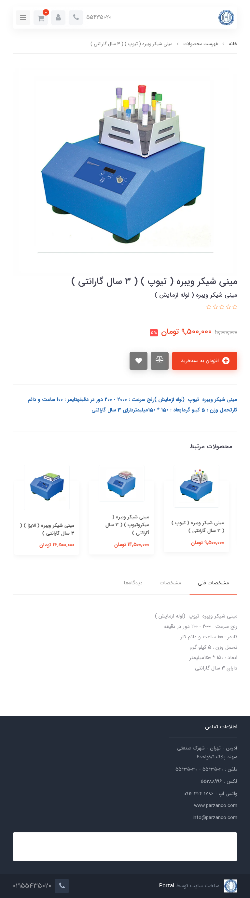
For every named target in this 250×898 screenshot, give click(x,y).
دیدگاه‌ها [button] (133, 583)
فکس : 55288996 (219, 781)
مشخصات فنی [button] (213, 583)
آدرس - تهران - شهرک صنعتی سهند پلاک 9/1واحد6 (207, 752)
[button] (58, 17)
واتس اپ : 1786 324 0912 (210, 794)
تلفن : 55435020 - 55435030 (206, 769)
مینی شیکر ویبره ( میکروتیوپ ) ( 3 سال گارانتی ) (131, 525)
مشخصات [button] (170, 583)
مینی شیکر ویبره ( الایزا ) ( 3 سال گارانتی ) (50, 529)
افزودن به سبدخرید (200, 361)
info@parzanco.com (215, 818)
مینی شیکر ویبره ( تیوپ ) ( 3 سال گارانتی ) (201, 527)
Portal (166, 886)
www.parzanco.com (215, 806)
